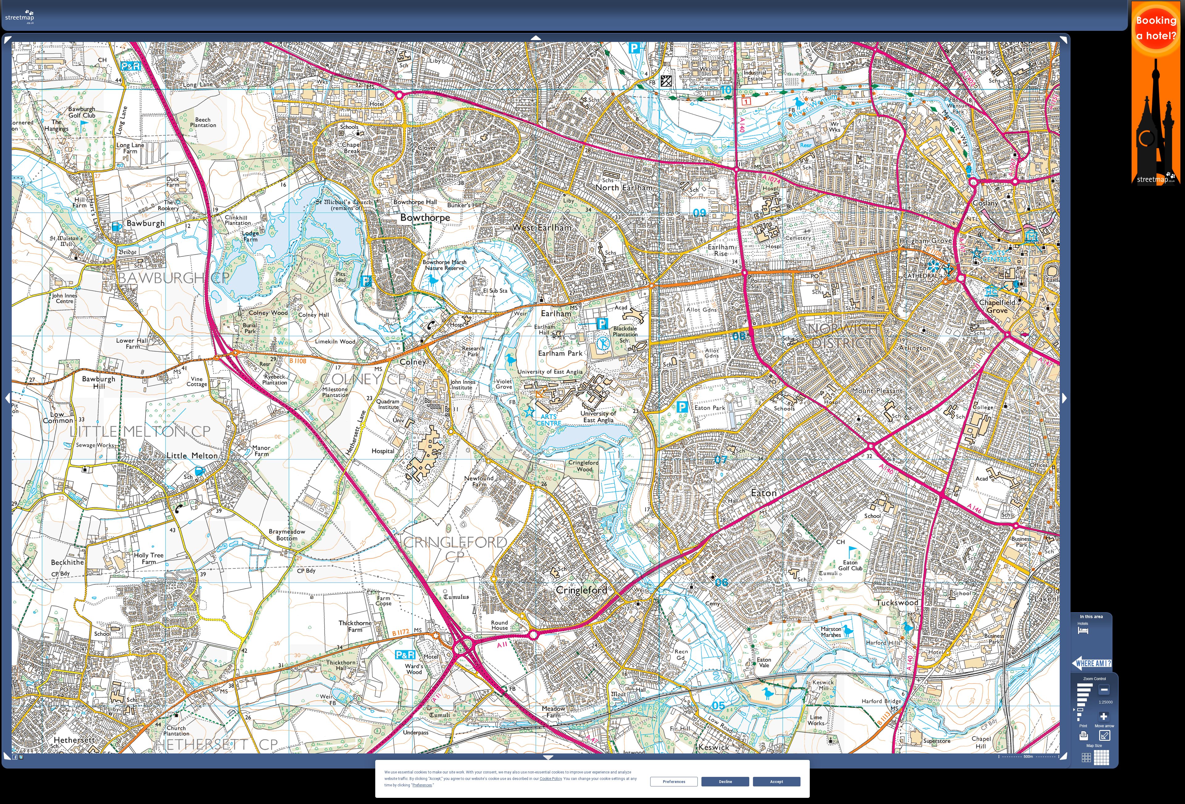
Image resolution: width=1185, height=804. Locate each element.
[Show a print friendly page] (1084, 733)
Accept (776, 782)
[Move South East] (1065, 756)
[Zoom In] (1104, 716)
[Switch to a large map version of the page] (1095, 756)
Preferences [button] (422, 785)
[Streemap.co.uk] (20, 13)
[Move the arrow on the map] (1104, 733)
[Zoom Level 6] (1083, 694)
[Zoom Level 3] (1083, 709)
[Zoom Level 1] (1083, 719)
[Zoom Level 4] (1083, 704)
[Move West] (7, 398)
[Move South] (548, 757)
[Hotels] (1083, 629)
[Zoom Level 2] (1083, 714)
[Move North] (535, 38)
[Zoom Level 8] (1083, 685)
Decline (725, 782)
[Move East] (1065, 398)
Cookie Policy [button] (551, 779)
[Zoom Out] (1104, 690)
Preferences (674, 782)
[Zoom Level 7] (1083, 689)
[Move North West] (7, 38)
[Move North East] (1065, 38)
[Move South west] (6, 756)
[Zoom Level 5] (1083, 699)
